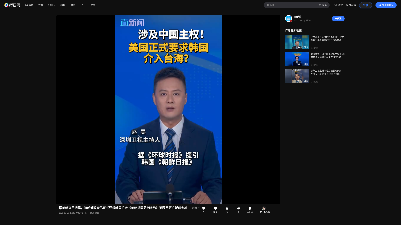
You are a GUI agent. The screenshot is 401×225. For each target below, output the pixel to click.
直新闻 (297, 16)
